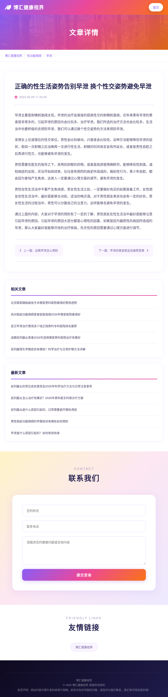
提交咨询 (84, 574)
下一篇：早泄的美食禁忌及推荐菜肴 (121, 250)
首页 (156, 7)
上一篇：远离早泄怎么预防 (41, 250)
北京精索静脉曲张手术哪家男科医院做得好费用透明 (44, 302)
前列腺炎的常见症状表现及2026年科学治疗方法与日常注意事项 (51, 386)
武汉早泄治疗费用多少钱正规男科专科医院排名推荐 (44, 326)
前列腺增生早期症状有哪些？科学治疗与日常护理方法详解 (48, 349)
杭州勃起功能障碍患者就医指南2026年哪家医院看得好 (46, 314)
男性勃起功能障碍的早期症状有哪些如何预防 (39, 421)
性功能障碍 (33, 55)
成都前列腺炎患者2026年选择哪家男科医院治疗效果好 (46, 337)
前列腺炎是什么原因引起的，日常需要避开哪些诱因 (44, 409)
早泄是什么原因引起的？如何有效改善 (35, 433)
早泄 (48, 55)
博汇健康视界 (28, 7)
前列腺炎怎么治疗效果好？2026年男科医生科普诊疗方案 (47, 398)
